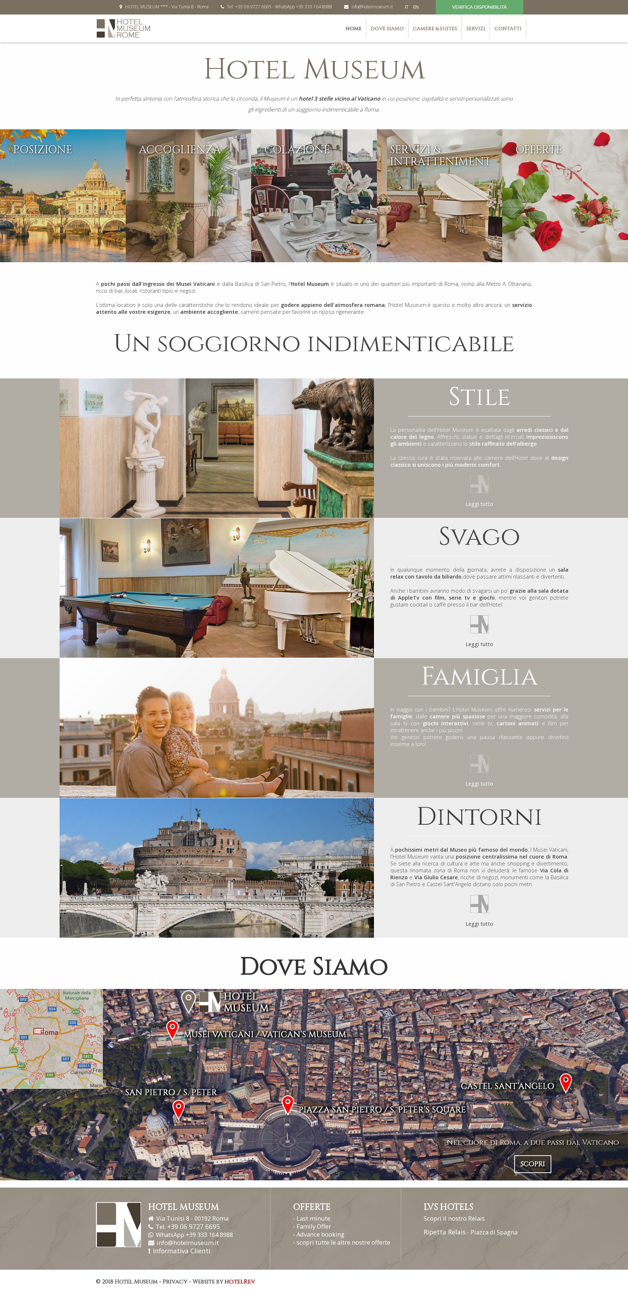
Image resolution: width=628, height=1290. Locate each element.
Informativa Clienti (181, 1250)
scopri (532, 1164)
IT (407, 7)
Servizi (475, 28)
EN (416, 7)
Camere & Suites (435, 28)
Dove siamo (387, 28)
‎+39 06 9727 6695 (193, 1226)
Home (354, 28)
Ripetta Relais (445, 1232)
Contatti (508, 28)
